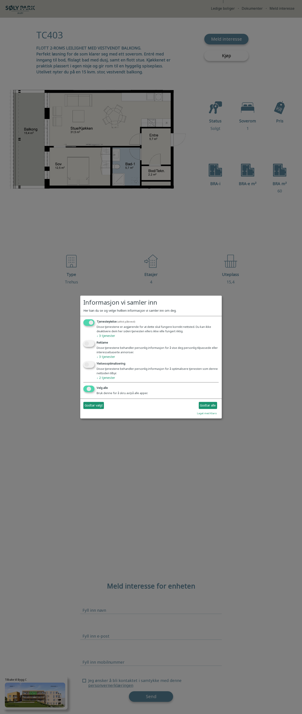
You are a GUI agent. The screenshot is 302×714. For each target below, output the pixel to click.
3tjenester (106, 336)
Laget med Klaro (207, 413)
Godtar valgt (94, 405)
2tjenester (106, 378)
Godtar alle (208, 405)
